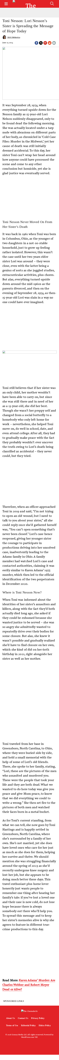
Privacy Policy (38, 1018)
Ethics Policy (45, 1025)
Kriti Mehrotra (13, 37)
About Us (10, 1018)
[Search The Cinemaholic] (51, 3)
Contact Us (23, 1018)
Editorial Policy (28, 1025)
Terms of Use (12, 1025)
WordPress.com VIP (29, 1037)
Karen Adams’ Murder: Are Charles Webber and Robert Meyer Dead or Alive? (28, 984)
